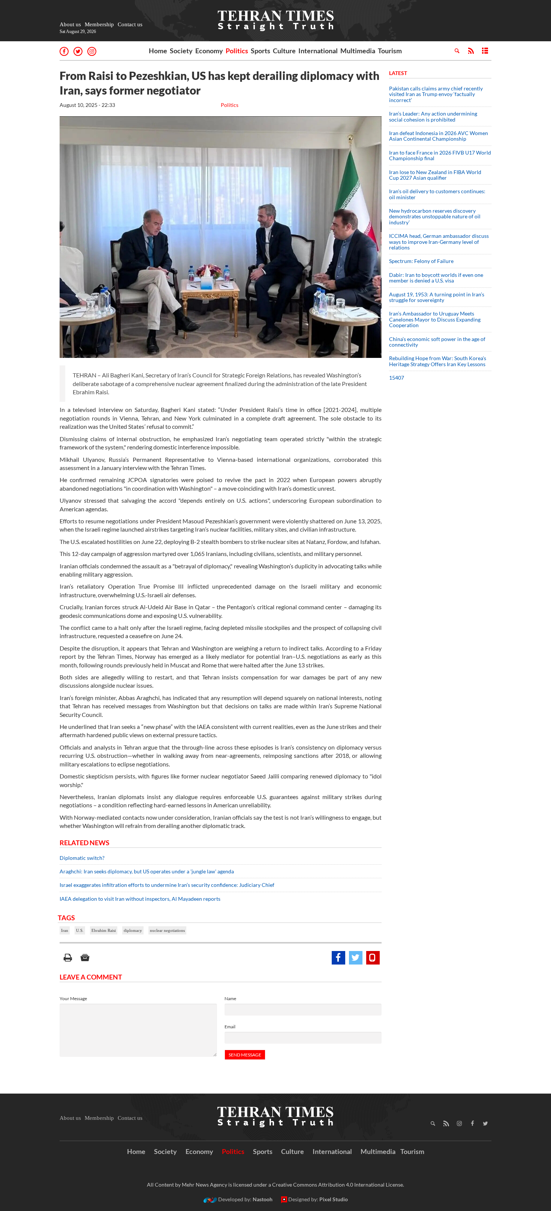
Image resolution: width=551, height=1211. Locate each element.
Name (230, 998)
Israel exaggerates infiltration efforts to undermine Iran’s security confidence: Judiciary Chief (167, 885)
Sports (260, 51)
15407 (396, 377)
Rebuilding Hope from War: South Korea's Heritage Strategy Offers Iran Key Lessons (437, 361)
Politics (237, 51)
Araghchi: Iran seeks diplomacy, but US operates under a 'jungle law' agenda (147, 871)
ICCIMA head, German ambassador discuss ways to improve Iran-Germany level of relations (439, 242)
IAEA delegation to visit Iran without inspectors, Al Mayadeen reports (140, 898)
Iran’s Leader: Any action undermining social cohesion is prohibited (433, 116)
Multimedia (357, 51)
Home (158, 51)
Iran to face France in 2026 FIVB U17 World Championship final (440, 155)
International (318, 51)
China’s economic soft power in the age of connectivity (437, 342)
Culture (284, 51)
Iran (64, 930)
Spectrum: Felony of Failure (421, 261)
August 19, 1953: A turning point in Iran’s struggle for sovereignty (436, 297)
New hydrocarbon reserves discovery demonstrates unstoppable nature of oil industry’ (435, 216)
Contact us (130, 24)
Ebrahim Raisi (103, 930)
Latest (398, 73)
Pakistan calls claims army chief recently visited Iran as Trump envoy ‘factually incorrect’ (436, 94)
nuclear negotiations (167, 930)
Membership (99, 24)
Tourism (390, 51)
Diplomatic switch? (82, 858)
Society (181, 51)
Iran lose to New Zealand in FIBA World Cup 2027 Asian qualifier (435, 175)
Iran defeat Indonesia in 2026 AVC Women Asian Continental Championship (438, 136)
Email (230, 1026)
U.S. (80, 930)
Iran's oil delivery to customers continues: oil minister (437, 194)
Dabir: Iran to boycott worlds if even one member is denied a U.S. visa (436, 278)
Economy (209, 51)
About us (70, 24)
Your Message (73, 998)
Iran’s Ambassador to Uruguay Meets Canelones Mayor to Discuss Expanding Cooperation (435, 319)
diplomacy (133, 930)
